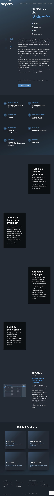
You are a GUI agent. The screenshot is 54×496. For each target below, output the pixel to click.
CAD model (12, 38)
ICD (11, 47)
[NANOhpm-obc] (38, 435)
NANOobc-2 (11, 442)
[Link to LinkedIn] (45, 494)
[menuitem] (20, 3)
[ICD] (6, 48)
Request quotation (45, 486)
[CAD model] (6, 39)
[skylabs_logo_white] (7, 3)
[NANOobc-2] (15, 435)
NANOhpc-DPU (35, 463)
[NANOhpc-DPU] (38, 456)
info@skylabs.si (34, 483)
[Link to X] (47, 494)
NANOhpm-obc (35, 442)
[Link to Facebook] (43, 494)
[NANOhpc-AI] (15, 456)
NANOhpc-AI (11, 463)
